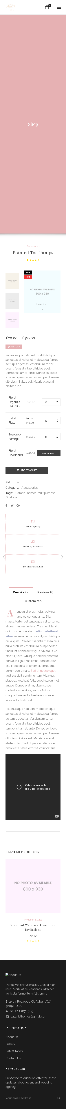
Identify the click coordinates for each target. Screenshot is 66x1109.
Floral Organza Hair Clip (14, 402)
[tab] (21, 591)
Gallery (10, 1040)
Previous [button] (12, 273)
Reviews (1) (45, 592)
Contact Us (13, 1054)
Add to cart (29, 470)
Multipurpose (46, 493)
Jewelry (40, 919)
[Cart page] (47, 7)
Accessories (33, 246)
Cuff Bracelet (33, 925)
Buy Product (48, 453)
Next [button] (12, 328)
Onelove (11, 497)
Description (21, 592)
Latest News (14, 1047)
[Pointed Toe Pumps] (6, 505)
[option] (12, 281)
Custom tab (33, 601)
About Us (12, 1033)
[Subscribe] (58, 1094)
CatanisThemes (25, 493)
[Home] (10, 5)
